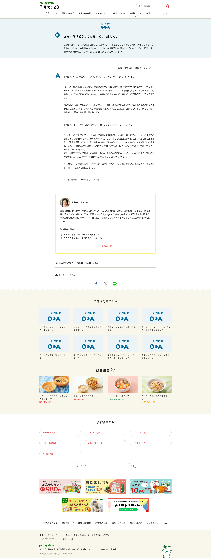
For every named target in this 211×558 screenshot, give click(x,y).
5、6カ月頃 (95, 433)
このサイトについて (49, 539)
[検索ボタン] (167, 6)
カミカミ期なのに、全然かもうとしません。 (84, 238)
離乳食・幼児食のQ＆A (87, 263)
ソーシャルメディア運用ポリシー (108, 549)
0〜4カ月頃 (49, 433)
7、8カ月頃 (140, 433)
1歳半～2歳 (140, 443)
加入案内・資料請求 (47, 549)
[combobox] (154, 6)
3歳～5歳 (48, 454)
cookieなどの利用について (82, 549)
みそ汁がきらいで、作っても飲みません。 (83, 235)
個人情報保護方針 (64, 549)
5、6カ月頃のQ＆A (64, 263)
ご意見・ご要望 (67, 539)
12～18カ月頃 (96, 443)
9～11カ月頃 (50, 443)
